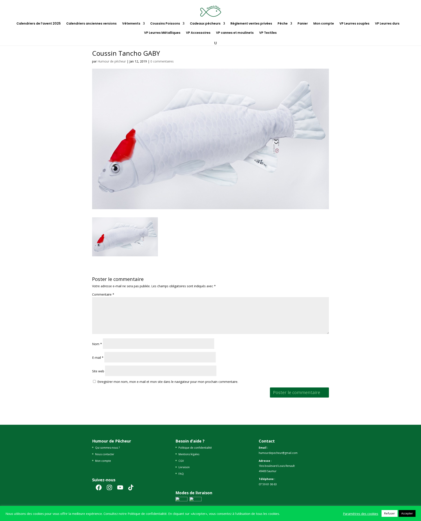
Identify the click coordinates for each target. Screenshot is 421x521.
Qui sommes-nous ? (107, 448)
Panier (303, 24)
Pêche (283, 24)
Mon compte (323, 24)
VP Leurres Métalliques (162, 33)
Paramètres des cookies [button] (360, 514)
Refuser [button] (389, 513)
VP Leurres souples (354, 24)
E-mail (97, 357)
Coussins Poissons (165, 24)
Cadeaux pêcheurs (205, 24)
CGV (181, 461)
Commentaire (103, 294)
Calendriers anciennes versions (91, 24)
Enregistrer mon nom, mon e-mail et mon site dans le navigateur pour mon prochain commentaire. (167, 382)
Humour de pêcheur (112, 61)
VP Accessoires (198, 33)
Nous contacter (104, 454)
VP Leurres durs (387, 24)
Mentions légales (188, 454)
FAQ (181, 474)
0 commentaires (162, 61)
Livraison (184, 467)
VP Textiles (268, 33)
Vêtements (131, 24)
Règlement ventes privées (251, 24)
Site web (98, 371)
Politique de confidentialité (195, 448)
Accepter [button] (407, 513)
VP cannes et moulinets (235, 33)
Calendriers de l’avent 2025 (38, 24)
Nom (97, 344)
